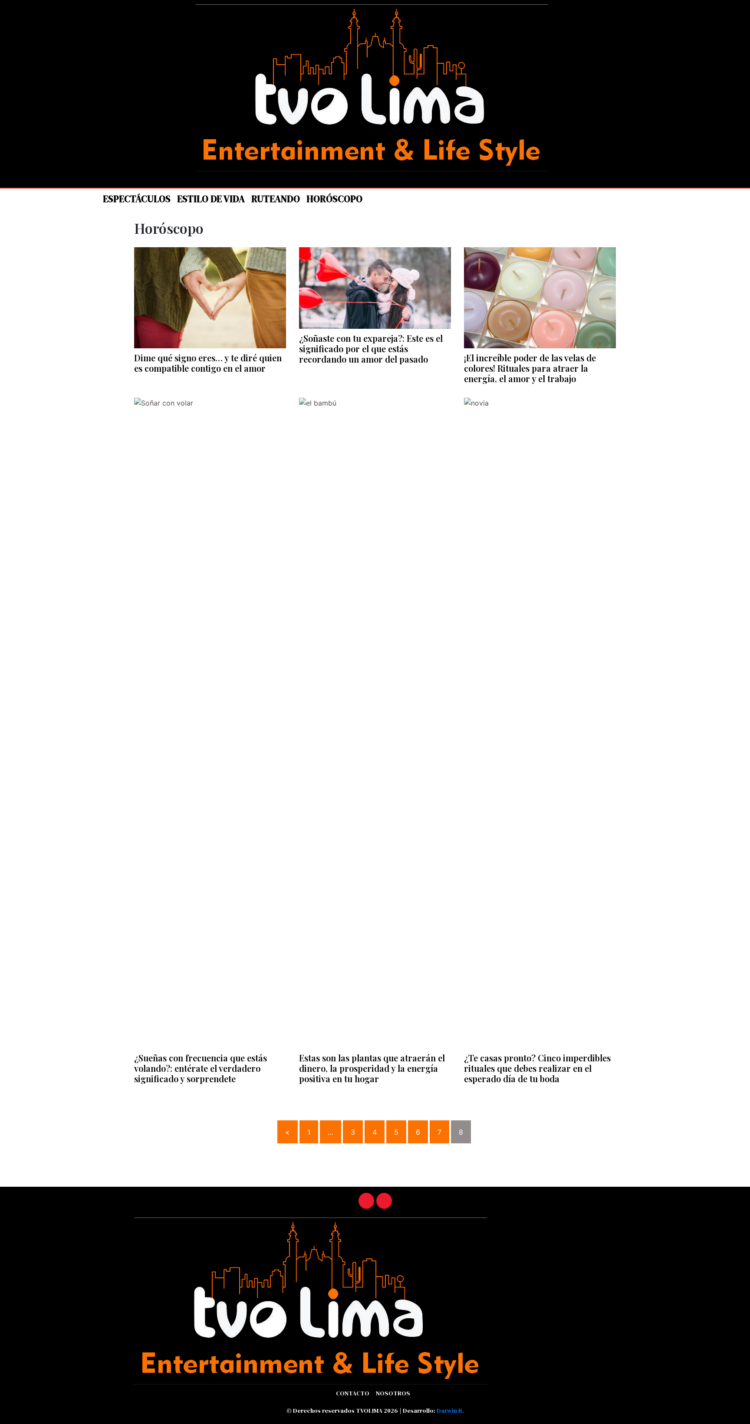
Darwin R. (450, 1410)
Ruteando (275, 199)
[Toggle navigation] (84, 197)
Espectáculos (137, 199)
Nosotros (393, 1393)
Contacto (352, 1393)
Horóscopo (334, 199)
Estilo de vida (211, 199)
